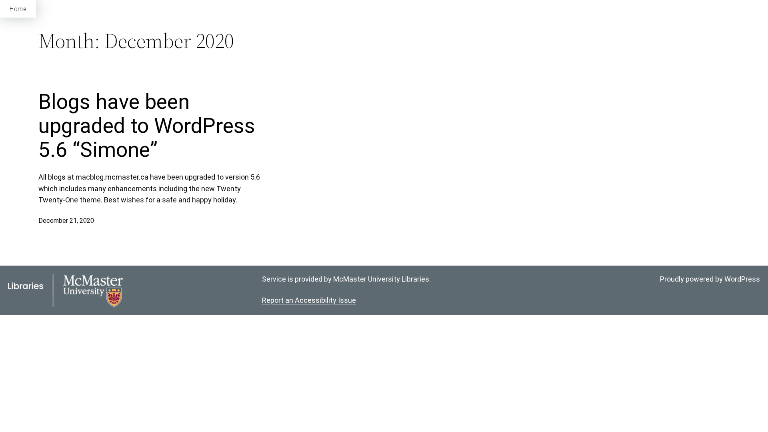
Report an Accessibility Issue (309, 300)
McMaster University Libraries (381, 279)
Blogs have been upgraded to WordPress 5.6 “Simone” (146, 126)
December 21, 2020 (66, 220)
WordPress (742, 279)
